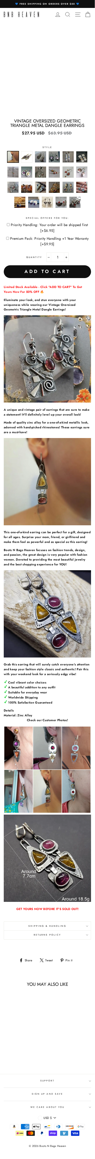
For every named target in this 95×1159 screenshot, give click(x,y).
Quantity (34, 257)
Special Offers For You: (47, 218)
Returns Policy (47, 934)
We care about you (47, 1107)
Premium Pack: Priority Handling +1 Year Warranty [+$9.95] (49, 241)
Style (47, 147)
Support (47, 1080)
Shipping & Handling (47, 926)
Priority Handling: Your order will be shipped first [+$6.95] (49, 227)
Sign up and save (47, 1094)
